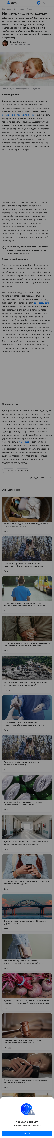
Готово (27, 1133)
